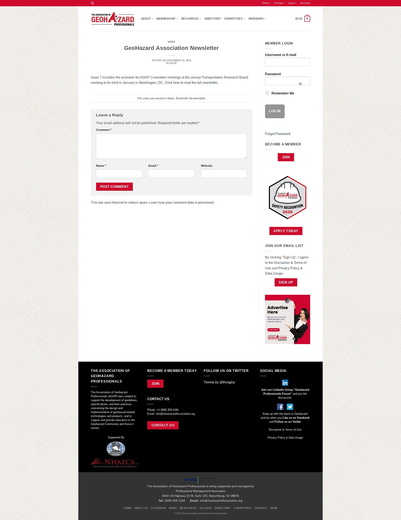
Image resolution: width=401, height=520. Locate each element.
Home (265, 3)
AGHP (173, 63)
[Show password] (300, 82)
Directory (213, 18)
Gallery (205, 508)
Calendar (158, 508)
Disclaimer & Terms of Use (285, 429)
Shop (273, 508)
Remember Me (282, 93)
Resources (188, 508)
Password (273, 74)
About (146, 18)
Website (206, 165)
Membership (166, 18)
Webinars (256, 18)
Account (305, 3)
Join (286, 157)
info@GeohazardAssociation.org (175, 413)
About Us (141, 508)
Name (101, 165)
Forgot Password (277, 134)
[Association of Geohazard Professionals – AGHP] (113, 19)
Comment (104, 129)
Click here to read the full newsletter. (191, 82)
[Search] (92, 3)
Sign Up (286, 282)
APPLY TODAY (285, 231)
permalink (199, 98)
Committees (233, 18)
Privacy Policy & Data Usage (285, 437)
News (171, 42)
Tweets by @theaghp (219, 382)
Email (153, 165)
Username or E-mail (280, 55)
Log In (292, 3)
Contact (278, 3)
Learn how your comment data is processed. (181, 202)
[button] (302, 19)
